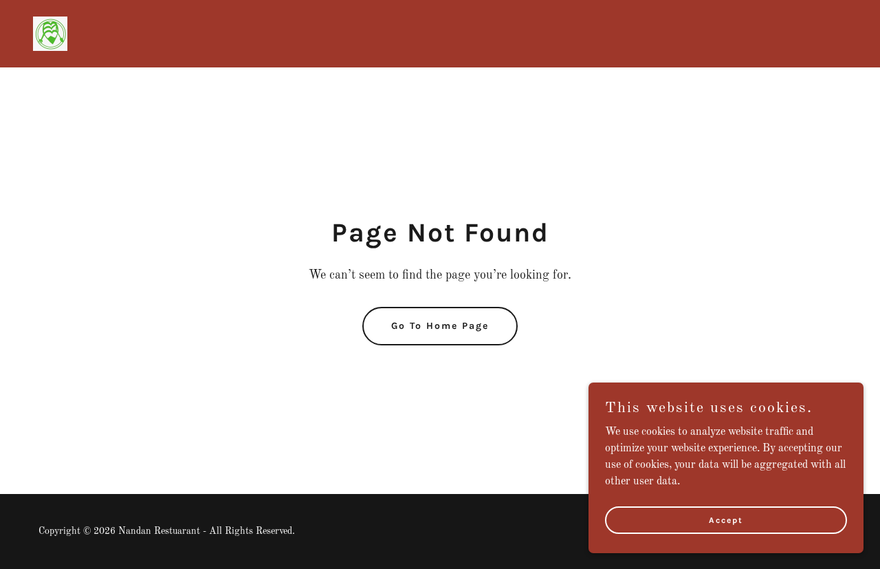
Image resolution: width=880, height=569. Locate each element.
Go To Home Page (440, 326)
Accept (726, 519)
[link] (50, 33)
